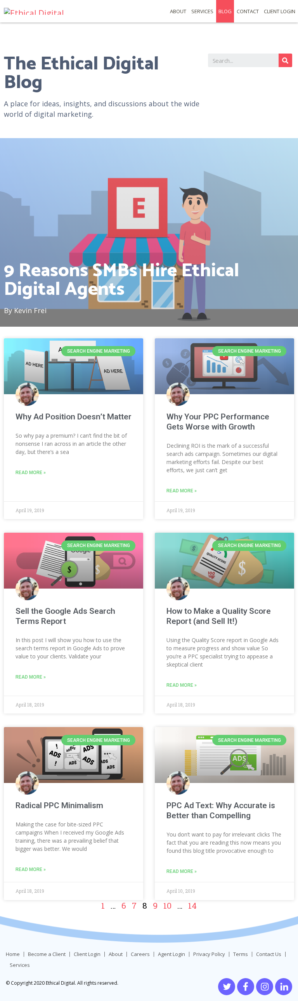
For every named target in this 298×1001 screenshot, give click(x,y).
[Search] (285, 60)
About (116, 954)
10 (167, 905)
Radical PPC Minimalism (59, 805)
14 (192, 905)
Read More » (31, 472)
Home (13, 954)
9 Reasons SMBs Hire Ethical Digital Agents (121, 279)
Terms (240, 954)
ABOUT (178, 11)
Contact (248, 11)
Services (202, 11)
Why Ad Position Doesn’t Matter (74, 416)
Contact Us (268, 954)
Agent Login (171, 954)
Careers (140, 954)
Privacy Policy (209, 954)
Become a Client (47, 954)
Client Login (87, 954)
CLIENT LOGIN (279, 11)
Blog (225, 11)
